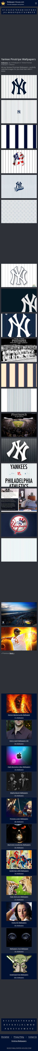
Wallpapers (4, 63)
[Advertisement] (19, 36)
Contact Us (32, 1037)
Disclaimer (5, 1037)
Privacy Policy (19, 1037)
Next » (12, 653)
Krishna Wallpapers (19, 1041)
